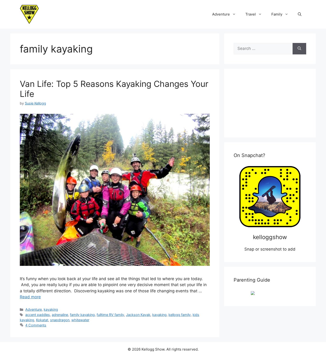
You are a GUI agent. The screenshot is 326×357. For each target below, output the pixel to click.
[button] (299, 14)
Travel (250, 14)
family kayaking (82, 315)
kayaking (51, 309)
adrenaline (60, 315)
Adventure (221, 14)
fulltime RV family (110, 315)
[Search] (299, 48)
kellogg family (179, 315)
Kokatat (42, 320)
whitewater (80, 320)
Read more (30, 296)
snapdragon (59, 320)
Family (276, 14)
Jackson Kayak (138, 315)
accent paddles (37, 315)
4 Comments (35, 325)
